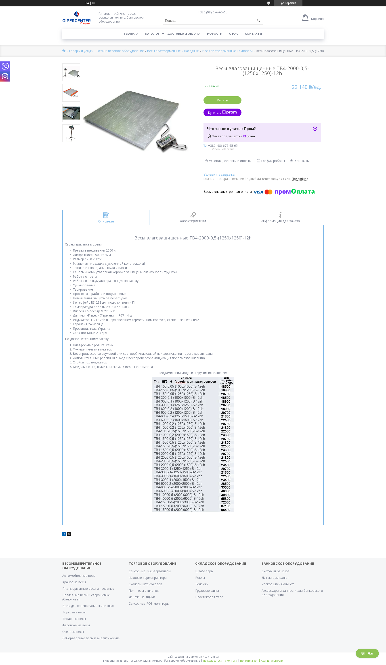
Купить (222, 100)
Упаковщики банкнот (278, 584)
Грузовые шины (207, 590)
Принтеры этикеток (144, 590)
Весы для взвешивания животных (88, 606)
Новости (214, 33)
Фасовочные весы (76, 625)
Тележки (201, 584)
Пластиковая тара (209, 597)
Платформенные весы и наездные (88, 588)
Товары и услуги (81, 51)
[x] (69, 534)
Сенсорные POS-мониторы (149, 603)
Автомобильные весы (79, 575)
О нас (233, 33)
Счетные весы (73, 631)
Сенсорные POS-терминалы (150, 571)
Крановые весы (74, 582)
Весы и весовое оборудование (120, 51)
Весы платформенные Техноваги (227, 51)
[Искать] (258, 20)
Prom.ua (213, 657)
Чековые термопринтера (148, 577)
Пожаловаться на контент (220, 661)
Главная (131, 33)
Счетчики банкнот (276, 571)
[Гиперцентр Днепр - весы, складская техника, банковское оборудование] (76, 17)
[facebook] (64, 534)
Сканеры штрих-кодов (145, 584)
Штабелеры (204, 571)
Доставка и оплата (183, 33)
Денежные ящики (142, 597)
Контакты (253, 33)
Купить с (214, 112)
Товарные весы (74, 619)
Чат (370, 653)
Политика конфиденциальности (261, 661)
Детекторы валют (275, 577)
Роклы (200, 577)
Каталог (152, 33)
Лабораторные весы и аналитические (91, 638)
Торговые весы (74, 612)
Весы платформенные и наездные (173, 51)
